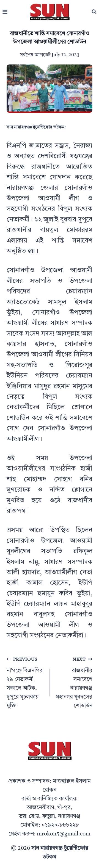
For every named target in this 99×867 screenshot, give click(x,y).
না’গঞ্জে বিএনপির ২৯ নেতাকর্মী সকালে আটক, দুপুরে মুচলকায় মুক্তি (25, 683)
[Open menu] (5, 12)
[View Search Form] (94, 12)
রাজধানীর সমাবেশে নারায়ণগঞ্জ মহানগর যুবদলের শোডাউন (74, 683)
